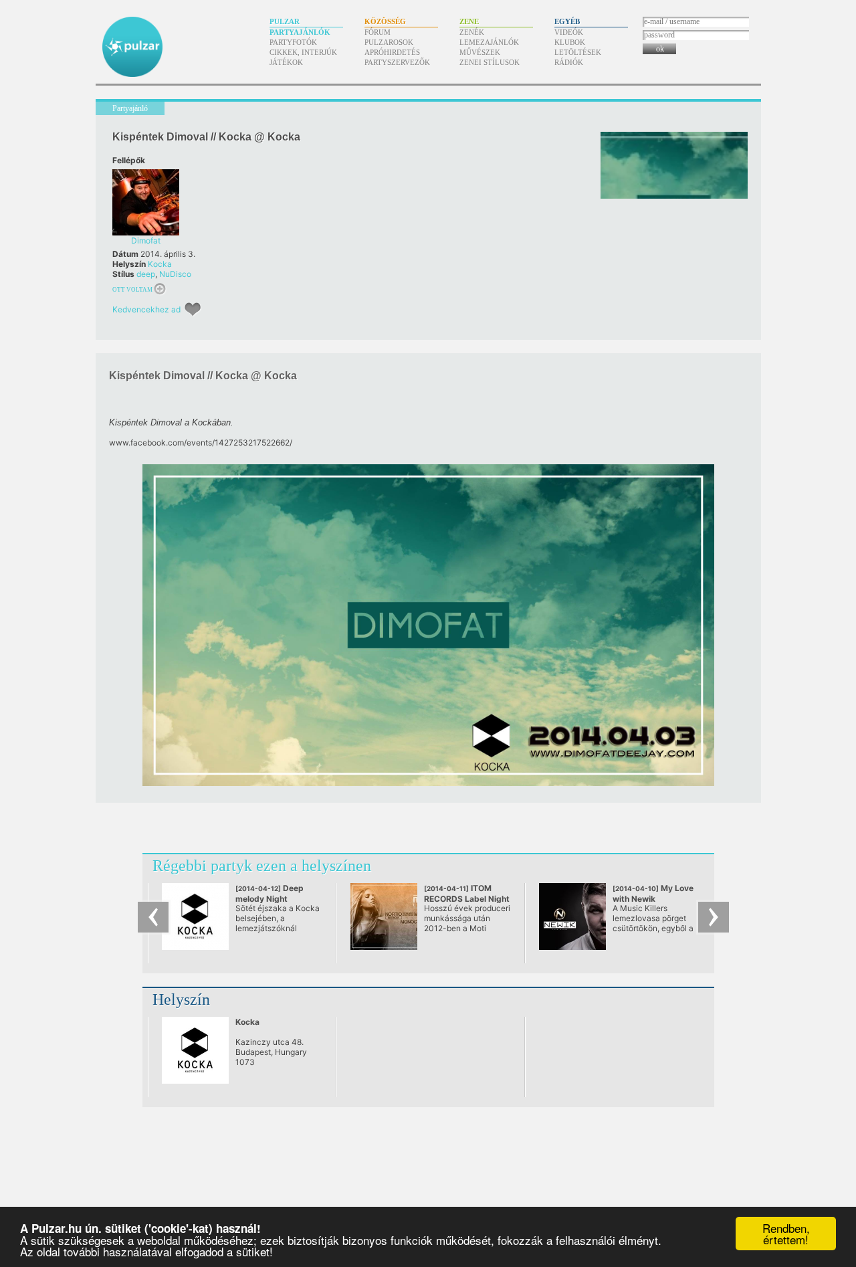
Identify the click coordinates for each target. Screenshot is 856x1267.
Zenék (471, 32)
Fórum (377, 32)
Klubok (569, 42)
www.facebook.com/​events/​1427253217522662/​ (200, 442)
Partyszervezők (397, 62)
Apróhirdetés (392, 52)
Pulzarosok (388, 42)
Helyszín (181, 999)
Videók (568, 32)
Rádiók (568, 62)
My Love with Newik (653, 893)
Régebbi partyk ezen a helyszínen (261, 865)
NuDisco (175, 274)
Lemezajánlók (489, 42)
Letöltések (577, 52)
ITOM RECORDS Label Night (467, 898)
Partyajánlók (300, 32)
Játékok (286, 62)
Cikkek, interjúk (303, 52)
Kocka (160, 264)
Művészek (479, 52)
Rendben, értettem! (786, 1234)
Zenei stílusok (489, 62)
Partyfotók (293, 42)
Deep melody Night (269, 898)
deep (145, 274)
